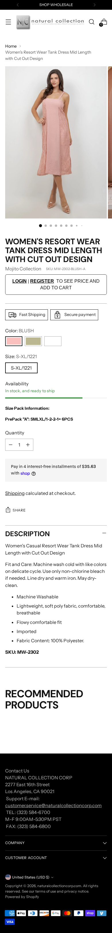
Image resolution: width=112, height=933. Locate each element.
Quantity (14, 433)
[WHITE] (52, 341)
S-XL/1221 (21, 368)
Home (11, 46)
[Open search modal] (91, 22)
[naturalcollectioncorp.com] (49, 22)
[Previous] (17, 5)
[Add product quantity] (28, 444)
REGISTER (42, 281)
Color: (19, 330)
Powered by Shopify (22, 897)
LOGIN (19, 281)
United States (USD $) (30, 877)
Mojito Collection (23, 269)
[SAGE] (33, 341)
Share (19, 510)
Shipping (15, 493)
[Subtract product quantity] (10, 444)
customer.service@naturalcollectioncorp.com (53, 805)
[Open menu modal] (8, 22)
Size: (21, 356)
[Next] (94, 5)
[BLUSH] (13, 341)
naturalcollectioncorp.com (59, 886)
